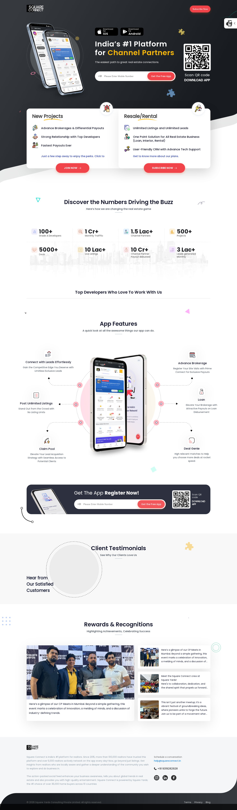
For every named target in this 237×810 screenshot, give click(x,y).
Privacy (198, 802)
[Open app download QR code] (230, 23)
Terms (187, 802)
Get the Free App (161, 76)
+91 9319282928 (167, 768)
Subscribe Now (200, 9)
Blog (208, 802)
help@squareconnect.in (167, 760)
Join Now (70, 168)
